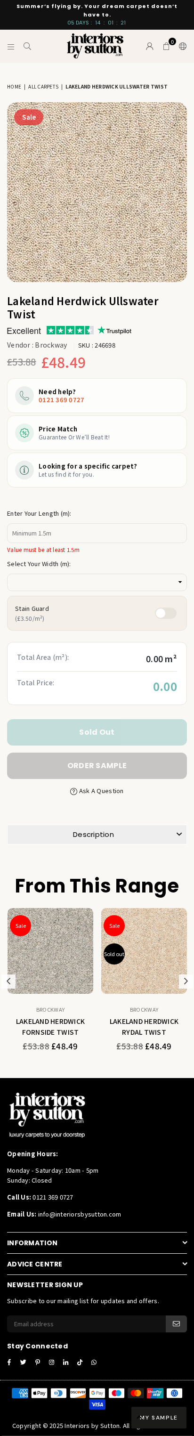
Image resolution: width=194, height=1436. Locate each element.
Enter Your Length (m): (39, 513)
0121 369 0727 (61, 400)
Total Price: (35, 682)
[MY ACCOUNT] (150, 46)
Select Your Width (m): (39, 563)
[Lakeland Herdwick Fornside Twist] (50, 951)
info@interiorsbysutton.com (78, 1213)
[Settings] (181, 46)
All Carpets (43, 86)
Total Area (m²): (43, 657)
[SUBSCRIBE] (176, 1323)
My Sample (159, 1417)
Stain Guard (32, 613)
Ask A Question (100, 790)
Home (14, 86)
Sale (29, 117)
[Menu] (11, 46)
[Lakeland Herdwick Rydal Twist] (144, 951)
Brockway (51, 344)
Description (93, 834)
